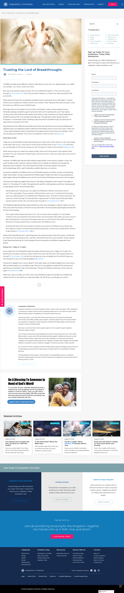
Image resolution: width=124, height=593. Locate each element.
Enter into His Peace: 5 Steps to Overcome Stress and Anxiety (106, 443)
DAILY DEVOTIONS (48, 4)
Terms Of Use (31, 576)
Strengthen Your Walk (44, 553)
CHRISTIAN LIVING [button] (74, 4)
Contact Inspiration (100, 556)
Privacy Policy (43, 576)
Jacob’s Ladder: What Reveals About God (75, 443)
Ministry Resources (43, 558)
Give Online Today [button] (62, 536)
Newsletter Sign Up (63, 553)
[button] (112, 4)
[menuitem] (49, 4)
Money (92, 37)
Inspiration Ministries (16, 74)
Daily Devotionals (113, 35)
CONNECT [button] (100, 4)
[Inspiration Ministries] (18, 4)
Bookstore (111, 43)
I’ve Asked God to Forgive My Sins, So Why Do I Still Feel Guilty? (17, 443)
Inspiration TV (112, 39)
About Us (96, 553)
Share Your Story (99, 560)
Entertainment (26, 564)
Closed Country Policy (81, 576)
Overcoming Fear (95, 41)
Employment (98, 562)
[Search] (104, 24)
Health (92, 39)
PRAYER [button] (61, 4)
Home (4, 13)
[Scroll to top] (120, 586)
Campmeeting (77, 560)
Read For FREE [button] (62, 499)
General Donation (78, 553)
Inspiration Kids (42, 560)
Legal (23, 576)
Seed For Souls (77, 556)
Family (23, 560)
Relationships (25, 562)
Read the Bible (112, 41)
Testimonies (94, 43)
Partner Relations (78, 558)
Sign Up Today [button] (20, 501)
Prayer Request (95, 35)
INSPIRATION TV (89, 4)
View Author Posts (27, 364)
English (103, 591)
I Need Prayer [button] (103, 502)
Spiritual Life (11, 13)
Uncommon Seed (78, 562)
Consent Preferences (65, 576)
